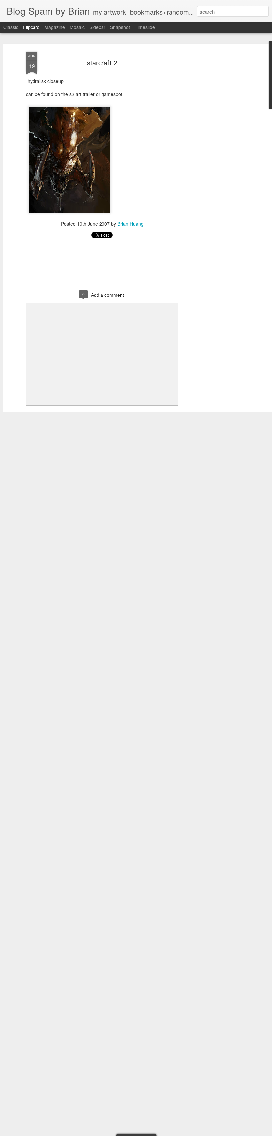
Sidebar (97, 27)
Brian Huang (130, 223)
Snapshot (120, 27)
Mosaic (77, 27)
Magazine (54, 27)
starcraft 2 (102, 62)
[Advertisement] (215, 156)
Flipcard (31, 27)
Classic (10, 27)
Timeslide (145, 27)
